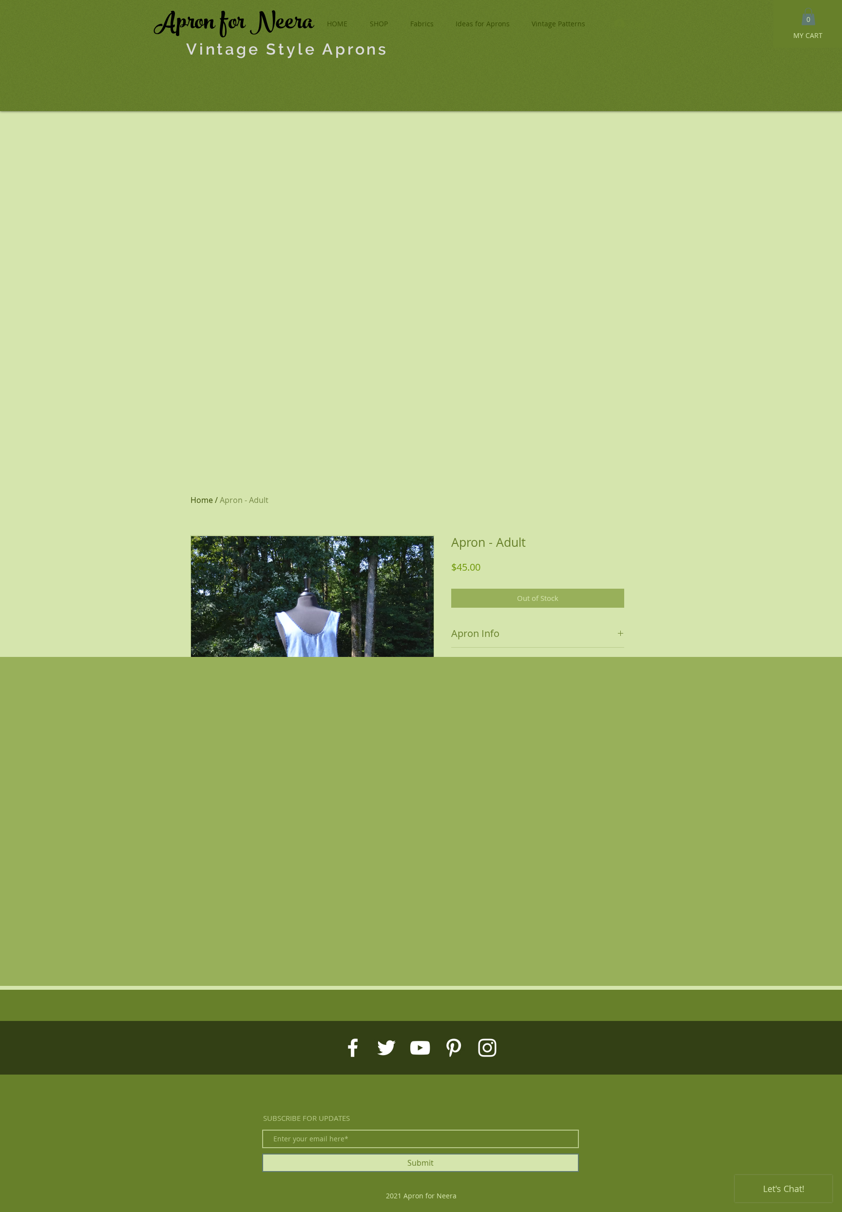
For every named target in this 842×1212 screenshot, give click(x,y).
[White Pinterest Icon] (453, 1048)
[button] (808, 16)
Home (202, 500)
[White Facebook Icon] (353, 1048)
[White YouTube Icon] (420, 1048)
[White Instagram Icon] (487, 1048)
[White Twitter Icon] (386, 1048)
